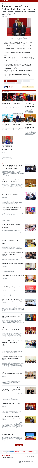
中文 (30, 0)
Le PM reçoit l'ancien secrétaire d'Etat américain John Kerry (18, 124)
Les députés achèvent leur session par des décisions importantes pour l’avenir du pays (12, 417)
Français (25, 0)
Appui (36, 455)
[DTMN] (18, 452)
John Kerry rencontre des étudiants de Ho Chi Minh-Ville (7, 124)
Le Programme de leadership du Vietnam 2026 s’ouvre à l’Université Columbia (12, 253)
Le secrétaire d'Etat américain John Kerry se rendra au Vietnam (7, 103)
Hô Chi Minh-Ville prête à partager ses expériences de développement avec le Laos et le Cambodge (12, 226)
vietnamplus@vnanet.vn (23, 462)
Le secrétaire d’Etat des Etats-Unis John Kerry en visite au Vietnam (18, 103)
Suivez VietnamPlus (25, 86)
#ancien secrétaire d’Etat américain (9, 83)
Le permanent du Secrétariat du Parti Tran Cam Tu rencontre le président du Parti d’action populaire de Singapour (12, 389)
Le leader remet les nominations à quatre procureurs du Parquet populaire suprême (12, 328)
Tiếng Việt (19, 0)
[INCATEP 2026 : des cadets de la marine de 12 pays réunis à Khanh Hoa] (30, 436)
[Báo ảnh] (25, 452)
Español (28, 0)
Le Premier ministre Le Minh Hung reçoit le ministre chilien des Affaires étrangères (12, 315)
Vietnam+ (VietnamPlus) (9, 0)
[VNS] (6, 452)
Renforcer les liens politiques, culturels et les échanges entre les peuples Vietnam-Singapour (13, 300)
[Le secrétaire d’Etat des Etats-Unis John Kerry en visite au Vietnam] (19, 97)
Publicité (32, 456)
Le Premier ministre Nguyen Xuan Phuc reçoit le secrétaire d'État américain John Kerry (30, 104)
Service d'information (27, 456)
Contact (36, 456)
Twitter (7, 87)
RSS (33, 455)
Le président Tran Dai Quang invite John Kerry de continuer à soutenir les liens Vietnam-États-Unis (7, 148)
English (22, 0)
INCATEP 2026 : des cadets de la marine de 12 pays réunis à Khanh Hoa (12, 433)
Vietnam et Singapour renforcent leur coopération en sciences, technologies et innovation (11, 242)
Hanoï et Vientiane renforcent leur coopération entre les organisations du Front (12, 264)
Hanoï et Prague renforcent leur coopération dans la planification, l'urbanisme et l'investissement (12, 194)
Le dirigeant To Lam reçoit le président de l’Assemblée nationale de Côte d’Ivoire (11, 404)
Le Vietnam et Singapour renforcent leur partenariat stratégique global (11, 287)
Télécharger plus (19, 445)
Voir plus (6, 163)
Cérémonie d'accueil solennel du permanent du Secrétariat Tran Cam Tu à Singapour (13, 276)
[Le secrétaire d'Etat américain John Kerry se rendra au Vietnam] (7, 97)
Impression (9, 87)
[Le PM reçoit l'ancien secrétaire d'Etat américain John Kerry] (19, 118)
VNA (22, 456)
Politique (4, 3)
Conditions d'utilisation (29, 455)
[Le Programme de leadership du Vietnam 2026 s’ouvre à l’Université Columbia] (30, 255)
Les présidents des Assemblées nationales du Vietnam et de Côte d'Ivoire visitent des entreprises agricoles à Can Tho (12, 167)
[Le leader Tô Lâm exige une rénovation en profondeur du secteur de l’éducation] (30, 183)
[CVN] (12, 452)
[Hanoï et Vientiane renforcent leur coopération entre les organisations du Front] (30, 266)
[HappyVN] (32, 452)
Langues (19, 456)
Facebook (5, 87)
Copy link (12, 87)
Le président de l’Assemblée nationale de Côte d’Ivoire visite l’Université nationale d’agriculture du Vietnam (12, 342)
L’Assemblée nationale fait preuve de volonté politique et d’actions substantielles (12, 357)
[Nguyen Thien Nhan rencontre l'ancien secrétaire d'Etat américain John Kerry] (30, 118)
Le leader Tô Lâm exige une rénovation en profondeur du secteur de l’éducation (11, 180)
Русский (33, 0)
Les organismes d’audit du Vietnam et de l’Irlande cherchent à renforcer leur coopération (11, 209)
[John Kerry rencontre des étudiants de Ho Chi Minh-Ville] (7, 118)
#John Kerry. (18, 83)
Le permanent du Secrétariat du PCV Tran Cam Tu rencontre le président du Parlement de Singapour (13, 373)
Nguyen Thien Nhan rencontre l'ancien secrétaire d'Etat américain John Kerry (29, 125)
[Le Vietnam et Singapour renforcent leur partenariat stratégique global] (30, 289)
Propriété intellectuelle (21, 455)
